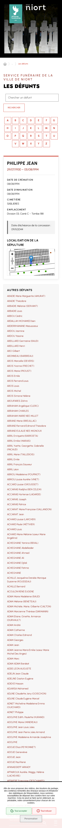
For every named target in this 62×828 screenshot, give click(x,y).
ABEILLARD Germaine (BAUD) (22, 341)
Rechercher (14, 107)
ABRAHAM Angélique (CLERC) (23, 405)
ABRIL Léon (13, 469)
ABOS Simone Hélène (18, 395)
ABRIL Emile (13, 459)
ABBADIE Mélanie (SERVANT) (22, 306)
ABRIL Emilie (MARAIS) (19, 440)
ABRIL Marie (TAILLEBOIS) (20, 454)
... (12, 64)
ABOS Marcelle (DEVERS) (20, 361)
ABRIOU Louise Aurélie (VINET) (23, 479)
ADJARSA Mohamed (17, 688)
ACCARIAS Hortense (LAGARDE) (24, 494)
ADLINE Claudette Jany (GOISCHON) (26, 693)
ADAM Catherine (16, 630)
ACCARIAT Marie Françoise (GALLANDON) (29, 509)
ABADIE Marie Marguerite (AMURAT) (26, 296)
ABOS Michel (14, 390)
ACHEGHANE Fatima (18, 567)
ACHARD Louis (14, 529)
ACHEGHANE (14, 572)
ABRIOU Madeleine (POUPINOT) (23, 474)
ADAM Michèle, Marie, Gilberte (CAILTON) (29, 606)
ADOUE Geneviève (17, 752)
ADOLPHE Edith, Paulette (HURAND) (25, 717)
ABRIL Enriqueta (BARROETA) (22, 435)
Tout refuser (46, 811)
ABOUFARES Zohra (17, 400)
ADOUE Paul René (16, 762)
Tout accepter (20, 811)
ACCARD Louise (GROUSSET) (22, 484)
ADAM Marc (13, 658)
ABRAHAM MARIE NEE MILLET (22, 415)
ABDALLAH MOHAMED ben (21, 321)
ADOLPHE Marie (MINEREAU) (22, 722)
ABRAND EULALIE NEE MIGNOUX (24, 430)
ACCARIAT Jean (15, 514)
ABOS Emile (13, 375)
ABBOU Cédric (14, 316)
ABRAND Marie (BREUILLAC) (22, 420)
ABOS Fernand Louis (17, 380)
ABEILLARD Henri (16, 346)
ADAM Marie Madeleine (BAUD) (23, 596)
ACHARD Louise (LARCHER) (21, 519)
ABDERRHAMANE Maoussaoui (22, 326)
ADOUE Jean (14, 757)
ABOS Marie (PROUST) (19, 370)
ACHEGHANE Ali (15, 557)
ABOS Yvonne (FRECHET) (20, 365)
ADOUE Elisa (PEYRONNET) (21, 747)
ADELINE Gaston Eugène (20, 678)
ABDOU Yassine (15, 336)
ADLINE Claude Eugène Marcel (23, 698)
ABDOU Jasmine (15, 331)
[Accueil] (5, 64)
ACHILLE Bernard (16, 586)
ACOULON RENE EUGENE (20, 591)
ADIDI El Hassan (15, 683)
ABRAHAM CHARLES (18, 410)
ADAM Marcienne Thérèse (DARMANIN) (27, 611)
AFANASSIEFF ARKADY (18, 767)
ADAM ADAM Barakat (18, 663)
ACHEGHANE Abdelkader (20, 547)
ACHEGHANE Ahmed (18, 552)
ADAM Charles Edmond (19, 635)
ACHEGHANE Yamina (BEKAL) (22, 542)
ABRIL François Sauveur (19, 464)
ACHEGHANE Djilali (17, 562)
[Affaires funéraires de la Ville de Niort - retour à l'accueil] (15, 13)
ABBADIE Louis (14, 311)
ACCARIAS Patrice (16, 504)
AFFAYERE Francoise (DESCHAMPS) (26, 780)
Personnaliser (31, 818)
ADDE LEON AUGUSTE (19, 668)
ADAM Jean (13, 645)
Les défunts (23, 64)
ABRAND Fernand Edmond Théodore (26, 425)
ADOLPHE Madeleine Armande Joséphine (29, 737)
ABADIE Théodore (16, 301)
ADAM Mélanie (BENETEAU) (21, 601)
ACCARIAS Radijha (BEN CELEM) (24, 489)
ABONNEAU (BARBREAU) (20, 356)
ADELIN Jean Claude (18, 673)
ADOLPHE (12, 742)
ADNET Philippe (15, 712)
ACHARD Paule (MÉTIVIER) (21, 524)
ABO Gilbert (13, 351)
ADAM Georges (15, 640)
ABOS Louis (13, 385)
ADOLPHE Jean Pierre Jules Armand (26, 732)
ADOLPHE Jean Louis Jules (20, 727)
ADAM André (13, 625)
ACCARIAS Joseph (16, 499)
